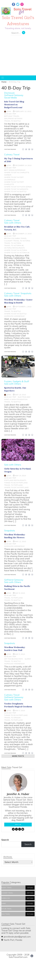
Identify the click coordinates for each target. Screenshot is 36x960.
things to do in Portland (16, 483)
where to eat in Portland (16, 487)
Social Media (10, 97)
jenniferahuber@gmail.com (17, 936)
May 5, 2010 (20, 654)
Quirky (28, 659)
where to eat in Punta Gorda (18, 187)
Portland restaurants (15, 480)
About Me (18, 824)
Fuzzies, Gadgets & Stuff (16, 381)
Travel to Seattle (12, 121)
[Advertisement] (18, 57)
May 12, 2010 (20, 541)
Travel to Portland (13, 485)
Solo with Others (12, 222)
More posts (18, 756)
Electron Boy (24, 397)
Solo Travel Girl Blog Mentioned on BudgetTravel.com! (14, 104)
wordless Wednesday (14, 316)
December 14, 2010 (23, 165)
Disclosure (9, 92)
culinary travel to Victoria (17, 241)
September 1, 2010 (23, 307)
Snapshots (25, 293)
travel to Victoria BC (14, 245)
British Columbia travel (15, 238)
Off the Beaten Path (13, 659)
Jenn (9, 111)
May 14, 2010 (20, 476)
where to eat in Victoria (15, 250)
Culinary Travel (11, 154)
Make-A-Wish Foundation (16, 399)
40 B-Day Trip (10, 114)
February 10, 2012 (23, 111)
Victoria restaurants (14, 248)
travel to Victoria (12, 243)
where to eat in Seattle (15, 191)
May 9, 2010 (20, 593)
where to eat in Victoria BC (17, 253)
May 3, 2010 (20, 710)
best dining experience (14, 170)
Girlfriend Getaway (13, 95)
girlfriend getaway (13, 118)
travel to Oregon (12, 718)
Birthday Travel (11, 116)
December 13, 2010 (23, 234)
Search (5, 840)
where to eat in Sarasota (16, 189)
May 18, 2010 (20, 395)
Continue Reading (10, 149)
